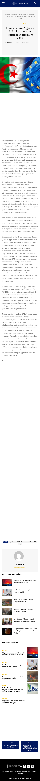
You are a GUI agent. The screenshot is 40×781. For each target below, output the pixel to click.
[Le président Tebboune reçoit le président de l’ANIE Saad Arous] (7, 621)
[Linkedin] (28, 766)
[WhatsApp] (27, 49)
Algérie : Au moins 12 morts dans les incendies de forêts (13, 654)
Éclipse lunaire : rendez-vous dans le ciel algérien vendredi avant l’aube (25, 631)
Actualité (14, 14)
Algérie (11, 542)
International (22, 14)
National (25, 24)
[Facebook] (13, 49)
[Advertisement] (20, 117)
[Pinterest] (22, 49)
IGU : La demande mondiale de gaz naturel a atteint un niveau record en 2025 (13, 689)
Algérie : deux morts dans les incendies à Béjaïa (13, 702)
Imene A (9, 42)
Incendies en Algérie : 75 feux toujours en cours (13, 678)
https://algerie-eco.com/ (20, 567)
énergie (4, 685)
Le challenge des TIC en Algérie (11, 746)
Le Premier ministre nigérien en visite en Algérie (13, 666)
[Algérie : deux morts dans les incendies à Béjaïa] (7, 611)
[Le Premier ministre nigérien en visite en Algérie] (7, 592)
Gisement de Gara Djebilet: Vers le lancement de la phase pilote (29, 747)
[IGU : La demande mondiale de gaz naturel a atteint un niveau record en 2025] (32, 688)
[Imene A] (20, 556)
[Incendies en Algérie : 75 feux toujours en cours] (7, 602)
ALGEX (17, 542)
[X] (18, 49)
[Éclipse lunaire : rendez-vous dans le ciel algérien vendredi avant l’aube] (7, 631)
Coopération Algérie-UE (28, 542)
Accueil (7, 14)
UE (20, 544)
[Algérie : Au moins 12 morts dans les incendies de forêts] (7, 582)
